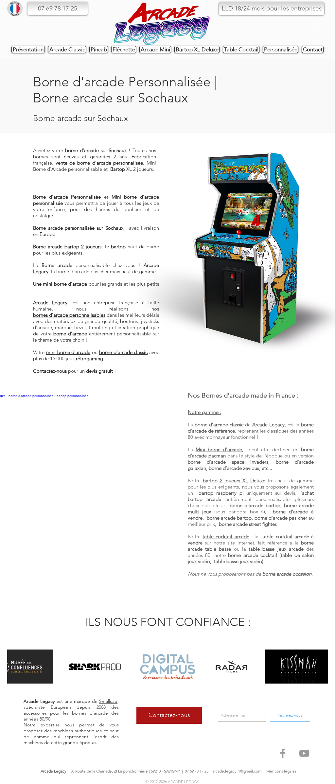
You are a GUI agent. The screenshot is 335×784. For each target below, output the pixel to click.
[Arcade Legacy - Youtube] (304, 753)
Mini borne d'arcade (219, 449)
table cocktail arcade (226, 536)
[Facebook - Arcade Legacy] (282, 753)
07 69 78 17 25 (197, 771)
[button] (271, 8)
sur (96, 150)
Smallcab (108, 701)
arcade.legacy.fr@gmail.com (236, 771)
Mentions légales (281, 771)
